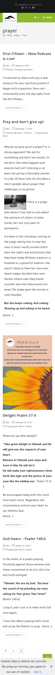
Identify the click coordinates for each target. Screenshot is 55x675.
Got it (37, 672)
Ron (7, 65)
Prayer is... (29, 132)
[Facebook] (22, 7)
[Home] (4, 35)
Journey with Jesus (14, 132)
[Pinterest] (26, 7)
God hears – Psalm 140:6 (24, 538)
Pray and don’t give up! (23, 121)
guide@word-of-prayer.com (30, 4)
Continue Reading (15, 107)
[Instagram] (29, 7)
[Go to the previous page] (6, 651)
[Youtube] (32, 7)
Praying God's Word (23, 69)
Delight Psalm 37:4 (19, 415)
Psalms (29, 426)
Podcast (9, 69)
